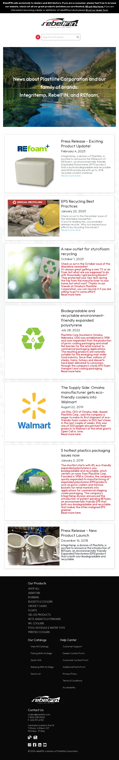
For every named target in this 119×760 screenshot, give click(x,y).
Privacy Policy (70, 673)
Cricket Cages (37, 606)
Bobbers (33, 597)
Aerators (34, 592)
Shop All (34, 588)
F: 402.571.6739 (36, 720)
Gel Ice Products (39, 614)
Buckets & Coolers (40, 601)
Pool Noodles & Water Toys (46, 627)
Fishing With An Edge (41, 653)
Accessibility (69, 687)
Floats (32, 610)
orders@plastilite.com (39, 714)
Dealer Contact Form (74, 653)
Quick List (36, 673)
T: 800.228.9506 (36, 717)
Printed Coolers (39, 632)
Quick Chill (36, 660)
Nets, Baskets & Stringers (44, 619)
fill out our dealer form (97, 10)
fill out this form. (94, 6)
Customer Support (72, 646)
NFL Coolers (36, 623)
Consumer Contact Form (75, 660)
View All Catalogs (39, 646)
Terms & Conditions (72, 680)
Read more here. (71, 175)
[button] (78, 37)
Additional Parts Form (74, 667)
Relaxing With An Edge (42, 667)
